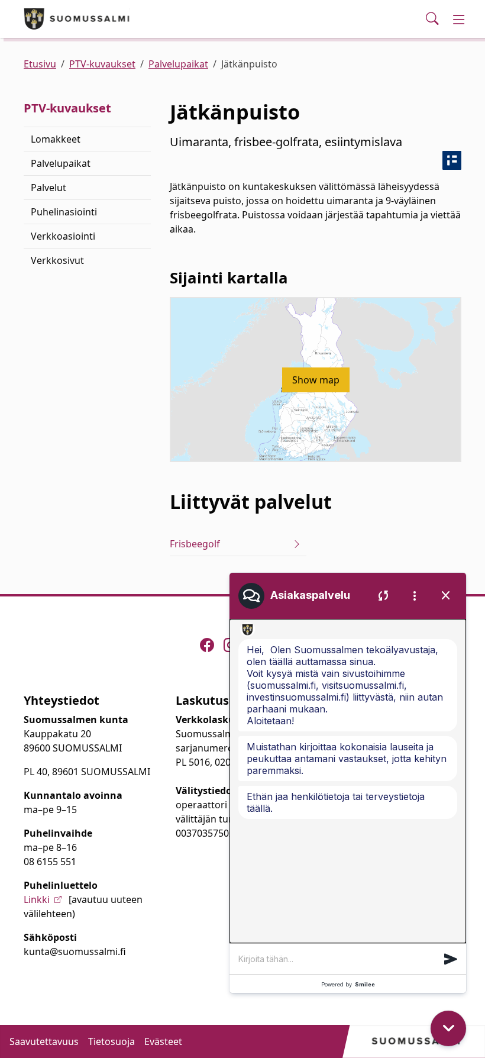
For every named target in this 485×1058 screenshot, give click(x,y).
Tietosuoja (111, 1041)
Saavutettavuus (44, 1041)
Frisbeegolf (195, 543)
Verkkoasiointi (63, 236)
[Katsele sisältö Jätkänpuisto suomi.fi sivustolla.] (451, 160)
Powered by (348, 984)
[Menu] (459, 19)
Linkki (37, 899)
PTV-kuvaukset (102, 63)
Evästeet (163, 1041)
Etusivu (40, 63)
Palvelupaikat (178, 63)
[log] (347, 781)
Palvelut (48, 187)
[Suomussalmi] (77, 19)
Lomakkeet (55, 139)
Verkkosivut (57, 260)
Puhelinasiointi (64, 211)
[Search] (432, 19)
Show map (316, 379)
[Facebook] (207, 645)
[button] (450, 959)
